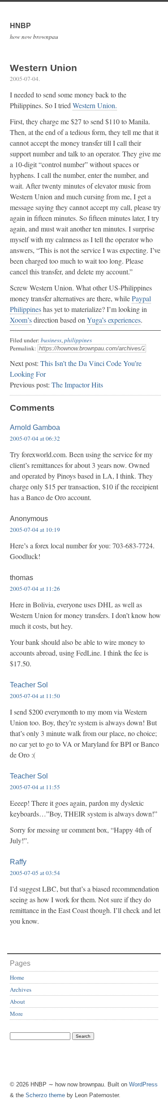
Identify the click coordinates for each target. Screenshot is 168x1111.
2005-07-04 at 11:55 (35, 787)
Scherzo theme (45, 1095)
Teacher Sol (29, 685)
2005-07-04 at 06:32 (35, 438)
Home (17, 977)
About (17, 1001)
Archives (20, 989)
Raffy (18, 862)
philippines (78, 340)
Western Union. (95, 105)
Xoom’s (21, 319)
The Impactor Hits (77, 384)
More (16, 1014)
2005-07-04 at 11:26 (35, 589)
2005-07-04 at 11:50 (35, 696)
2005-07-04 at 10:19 (35, 530)
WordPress (143, 1084)
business (51, 340)
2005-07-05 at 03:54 (35, 873)
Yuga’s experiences (114, 319)
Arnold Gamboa (35, 427)
